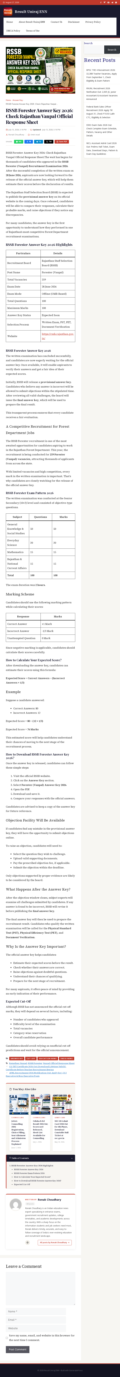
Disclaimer (74, 21)
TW (50, 141)
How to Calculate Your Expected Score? (32, 1177)
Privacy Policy (93, 21)
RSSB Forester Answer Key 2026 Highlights (32, 1165)
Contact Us (56, 21)
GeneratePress (76, 1370)
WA (20, 141)
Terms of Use (33, 30)
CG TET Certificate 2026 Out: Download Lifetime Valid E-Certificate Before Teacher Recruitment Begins (36, 1068)
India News (66, 1058)
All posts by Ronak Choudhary (53, 1242)
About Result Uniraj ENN (32, 21)
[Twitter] (105, 2)
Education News (48, 1058)
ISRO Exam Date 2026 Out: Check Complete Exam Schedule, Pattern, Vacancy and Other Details (101, 130)
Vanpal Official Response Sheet (58, 1063)
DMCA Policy (13, 30)
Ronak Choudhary (49, 1199)
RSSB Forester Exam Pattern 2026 (29, 1173)
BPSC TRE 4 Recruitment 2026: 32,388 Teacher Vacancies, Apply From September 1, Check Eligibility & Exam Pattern (101, 75)
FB (30, 141)
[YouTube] (108, 2)
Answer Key (18, 100)
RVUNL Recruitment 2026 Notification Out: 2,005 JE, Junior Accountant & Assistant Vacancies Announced (102, 93)
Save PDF (63, 141)
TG (40, 141)
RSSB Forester (35, 1063)
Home (9, 21)
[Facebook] (101, 2)
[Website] (27, 1242)
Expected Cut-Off (22, 1184)
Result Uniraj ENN (31, 11)
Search (88, 43)
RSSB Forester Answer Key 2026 (28, 1169)
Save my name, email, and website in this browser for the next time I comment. (42, 1338)
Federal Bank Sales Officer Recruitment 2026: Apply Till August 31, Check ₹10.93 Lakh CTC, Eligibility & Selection (100, 112)
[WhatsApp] (116, 2)
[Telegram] (112, 2)
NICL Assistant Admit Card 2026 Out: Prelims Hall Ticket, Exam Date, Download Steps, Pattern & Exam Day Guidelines (102, 148)
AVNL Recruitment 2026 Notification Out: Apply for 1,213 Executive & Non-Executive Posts (36, 1074)
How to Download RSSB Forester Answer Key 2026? (37, 1181)
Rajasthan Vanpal (18, 1063)
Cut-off (31, 1058)
